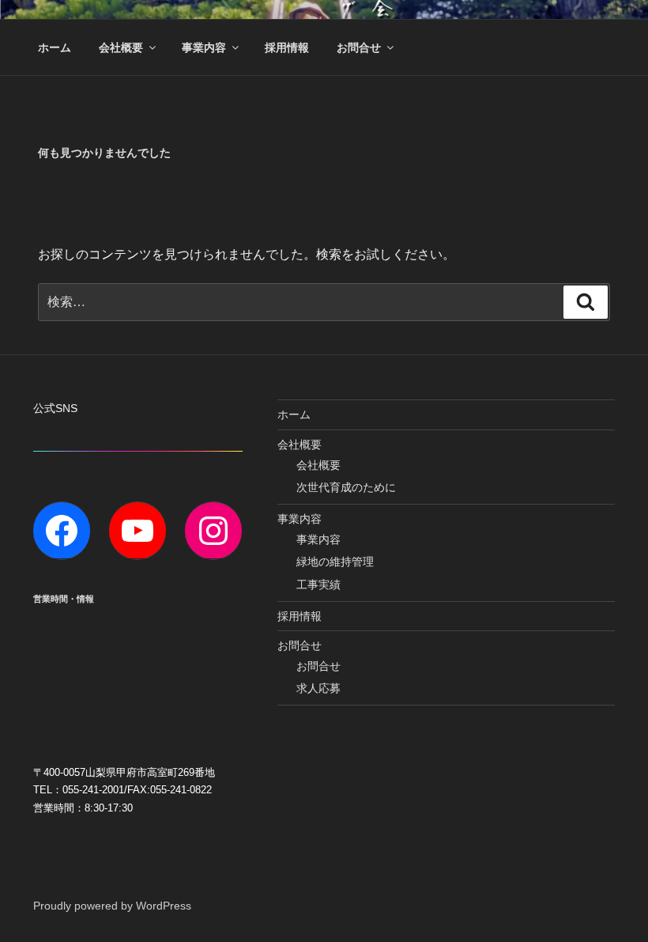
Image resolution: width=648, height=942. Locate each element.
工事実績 (318, 584)
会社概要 (121, 47)
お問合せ (359, 47)
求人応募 (318, 688)
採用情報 (287, 47)
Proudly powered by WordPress (112, 905)
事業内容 (204, 47)
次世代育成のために (346, 487)
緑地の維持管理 (335, 561)
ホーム (54, 47)
